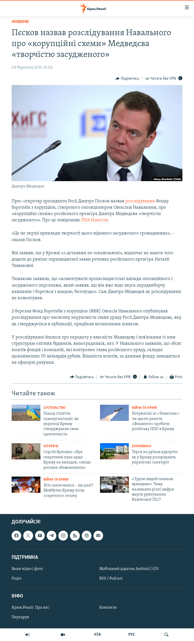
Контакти (108, 608)
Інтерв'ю (50, 446)
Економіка (141, 446)
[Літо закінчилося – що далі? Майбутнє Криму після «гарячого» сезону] (26, 485)
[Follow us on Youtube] (40, 535)
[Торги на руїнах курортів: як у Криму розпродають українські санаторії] (114, 451)
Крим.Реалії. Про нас (30, 608)
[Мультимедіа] (62, 634)
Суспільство (54, 408)
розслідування (140, 201)
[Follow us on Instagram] (63, 535)
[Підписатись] (98, 535)
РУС (131, 635)
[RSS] (75, 535)
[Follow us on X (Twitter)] (28, 535)
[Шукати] (166, 634)
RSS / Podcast (111, 578)
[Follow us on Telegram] (51, 535)
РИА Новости (94, 220)
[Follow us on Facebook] (16, 535)
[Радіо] (27, 634)
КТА (97, 635)
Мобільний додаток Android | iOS (129, 569)
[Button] (127, 78)
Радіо (16, 578)
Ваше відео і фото (27, 569)
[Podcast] (86, 535)
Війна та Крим (144, 408)
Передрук (20, 617)
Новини (20, 22)
